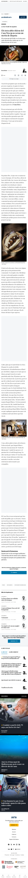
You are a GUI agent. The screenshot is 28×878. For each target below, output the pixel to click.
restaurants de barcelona (20, 584)
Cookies (22, 855)
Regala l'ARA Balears (14, 839)
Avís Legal (12, 855)
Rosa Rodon (4, 70)
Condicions (17, 855)
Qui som (14, 831)
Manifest (14, 829)
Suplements (4, 21)
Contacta (14, 836)
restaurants (9, 584)
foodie (3, 584)
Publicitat (14, 834)
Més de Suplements (7, 592)
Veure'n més (24, 696)
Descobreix (4, 696)
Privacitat (7, 855)
